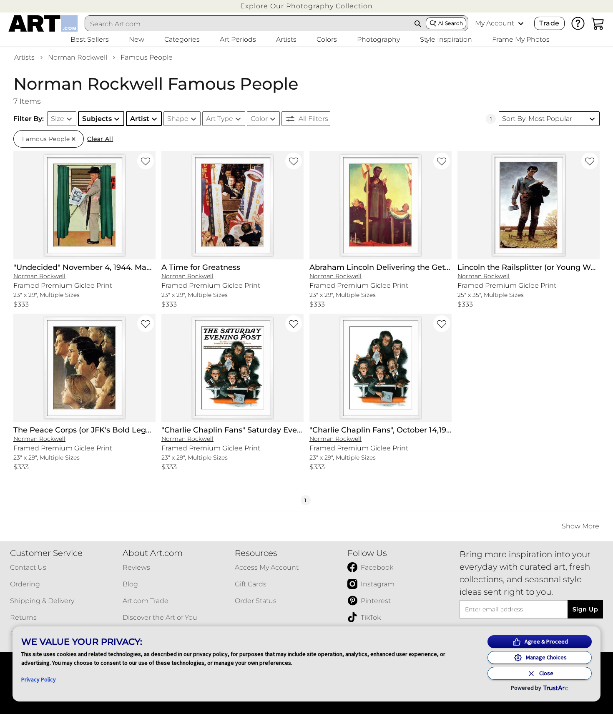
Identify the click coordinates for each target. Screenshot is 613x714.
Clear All (100, 139)
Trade (549, 23)
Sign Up (585, 609)
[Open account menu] (521, 23)
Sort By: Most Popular (537, 119)
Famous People (147, 57)
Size (57, 119)
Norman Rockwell (77, 57)
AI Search (450, 23)
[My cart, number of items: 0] (598, 23)
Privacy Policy (38, 679)
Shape (177, 119)
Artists (24, 57)
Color (259, 119)
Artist (139, 119)
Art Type (219, 119)
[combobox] (247, 24)
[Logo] (43, 23)
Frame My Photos (521, 39)
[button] (306, 6)
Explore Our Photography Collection (306, 6)
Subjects (97, 119)
